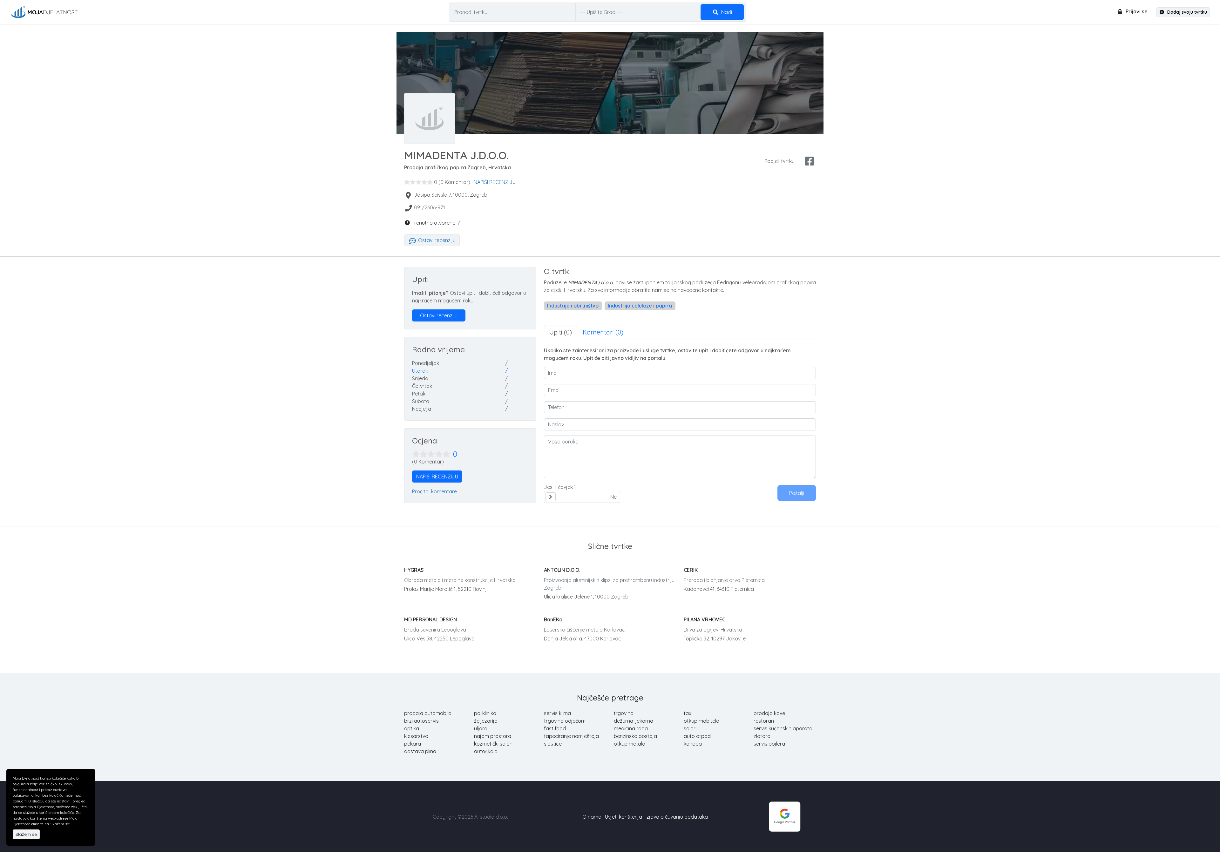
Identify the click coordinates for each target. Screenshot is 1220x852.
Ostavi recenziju (436, 240)
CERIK (691, 570)
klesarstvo (416, 736)
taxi (688, 713)
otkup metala (629, 743)
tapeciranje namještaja (571, 736)
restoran (764, 721)
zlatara (762, 736)
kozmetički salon (493, 743)
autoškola (486, 751)
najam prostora (492, 736)
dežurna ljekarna (633, 721)
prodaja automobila (427, 713)
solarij (691, 728)
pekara (412, 743)
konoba (693, 743)
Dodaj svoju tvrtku (1186, 12)
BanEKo (553, 619)
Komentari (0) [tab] (603, 332)
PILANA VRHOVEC (704, 619)
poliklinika (485, 713)
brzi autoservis (421, 721)
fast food (555, 728)
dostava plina (420, 751)
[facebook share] (809, 161)
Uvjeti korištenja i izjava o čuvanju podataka (656, 817)
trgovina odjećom (565, 721)
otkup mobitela (701, 721)
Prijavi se (1136, 11)
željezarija (486, 721)
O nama (591, 817)
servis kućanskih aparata (783, 728)
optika (411, 728)
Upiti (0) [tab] (560, 332)
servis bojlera (769, 743)
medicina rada (631, 728)
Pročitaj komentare (434, 491)
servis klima (557, 713)
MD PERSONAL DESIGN (430, 619)
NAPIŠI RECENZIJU (495, 182)
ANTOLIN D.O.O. (562, 570)
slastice (553, 743)
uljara (480, 728)
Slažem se (26, 834)
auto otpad (697, 736)
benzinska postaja (635, 736)
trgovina (624, 713)
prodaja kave (769, 713)
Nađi (726, 12)
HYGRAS (414, 570)
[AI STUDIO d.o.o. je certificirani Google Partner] (785, 816)
